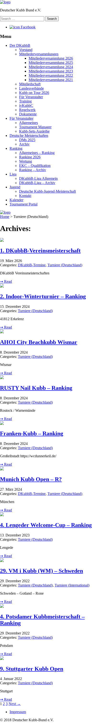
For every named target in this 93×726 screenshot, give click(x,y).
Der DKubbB (20, 45)
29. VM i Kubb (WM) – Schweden (41, 571)
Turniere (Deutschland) (64, 265)
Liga (13, 174)
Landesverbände (31, 88)
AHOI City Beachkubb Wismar (38, 342)
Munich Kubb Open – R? (31, 479)
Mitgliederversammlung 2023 (51, 71)
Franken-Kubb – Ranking (31, 433)
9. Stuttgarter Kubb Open (31, 669)
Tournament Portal (23, 204)
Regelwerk (27, 110)
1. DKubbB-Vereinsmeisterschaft (40, 250)
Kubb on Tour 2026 (34, 93)
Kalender (16, 200)
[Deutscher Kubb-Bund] (5, 2)
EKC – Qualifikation (35, 166)
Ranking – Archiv (32, 170)
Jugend (15, 187)
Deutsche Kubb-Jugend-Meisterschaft (47, 191)
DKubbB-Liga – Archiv (37, 183)
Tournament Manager (35, 127)
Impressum (18, 712)
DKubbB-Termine (32, 265)
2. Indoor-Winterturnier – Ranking (43, 296)
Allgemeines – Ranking (37, 153)
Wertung (25, 161)
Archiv (24, 144)
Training (25, 101)
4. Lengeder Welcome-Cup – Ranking (46, 525)
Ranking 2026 (30, 157)
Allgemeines (28, 123)
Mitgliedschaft (30, 84)
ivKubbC (26, 105)
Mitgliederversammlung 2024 (51, 67)
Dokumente (28, 114)
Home (4, 217)
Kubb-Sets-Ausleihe (34, 131)
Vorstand (25, 50)
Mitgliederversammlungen (38, 54)
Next (15, 704)
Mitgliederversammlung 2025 (51, 63)
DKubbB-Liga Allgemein (38, 178)
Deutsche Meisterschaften (29, 136)
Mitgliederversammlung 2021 (51, 80)
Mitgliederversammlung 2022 (51, 75)
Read (6, 281)
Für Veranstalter (31, 97)
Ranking (16, 148)
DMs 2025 (27, 140)
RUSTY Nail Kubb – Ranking (36, 388)
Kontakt (25, 196)
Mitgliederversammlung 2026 (51, 58)
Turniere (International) (72, 585)
